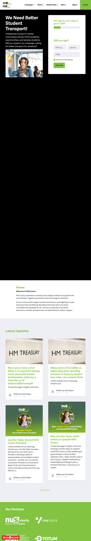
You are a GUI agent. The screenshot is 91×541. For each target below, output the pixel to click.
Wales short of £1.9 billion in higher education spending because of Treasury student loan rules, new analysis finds (66, 372)
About (39, 5)
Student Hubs (51, 5)
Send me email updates (64, 60)
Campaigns (29, 5)
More (63, 5)
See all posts (45, 490)
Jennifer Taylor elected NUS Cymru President (23, 441)
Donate (85, 5)
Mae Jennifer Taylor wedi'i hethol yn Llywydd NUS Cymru (64, 439)
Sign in (74, 5)
